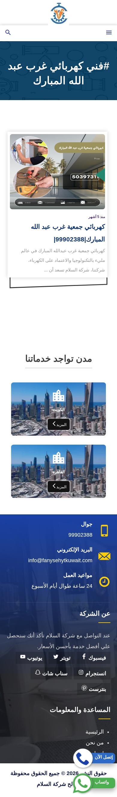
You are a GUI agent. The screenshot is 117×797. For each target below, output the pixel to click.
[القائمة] (108, 33)
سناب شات (54, 673)
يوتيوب (34, 658)
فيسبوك (96, 658)
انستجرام (95, 673)
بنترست (96, 689)
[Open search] (8, 33)
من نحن (95, 743)
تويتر (64, 658)
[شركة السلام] (58, 12)
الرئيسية (95, 732)
